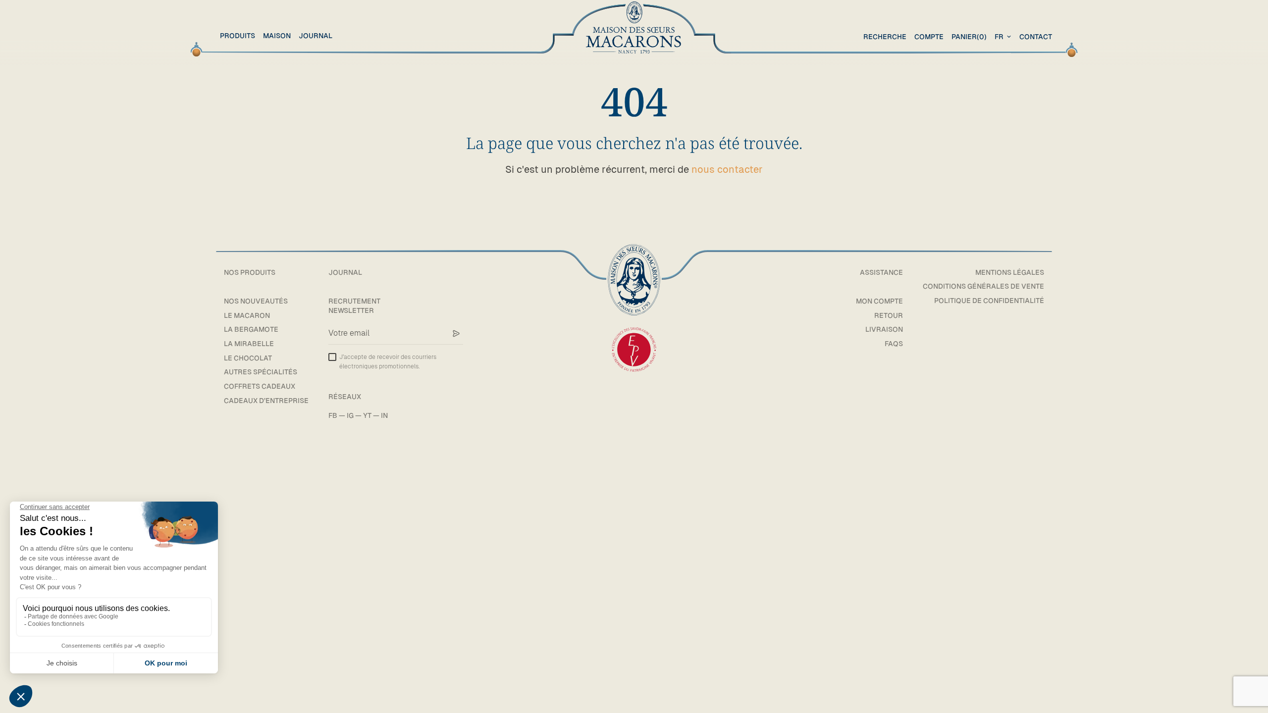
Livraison (884, 329)
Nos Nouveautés (256, 301)
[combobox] (1004, 37)
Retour (888, 315)
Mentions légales (1009, 272)
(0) (969, 37)
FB (332, 415)
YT (367, 415)
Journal (315, 36)
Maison (277, 36)
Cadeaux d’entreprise (266, 401)
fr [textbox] (999, 37)
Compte (929, 37)
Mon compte (879, 301)
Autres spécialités (260, 372)
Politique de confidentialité (989, 301)
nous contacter (727, 169)
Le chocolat (248, 358)
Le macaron (247, 315)
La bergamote (251, 329)
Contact (1035, 37)
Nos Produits (249, 272)
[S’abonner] (456, 334)
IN (384, 415)
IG (350, 415)
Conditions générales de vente (983, 286)
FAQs (894, 344)
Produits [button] (237, 36)
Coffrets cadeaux (259, 386)
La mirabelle (249, 344)
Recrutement (354, 301)
